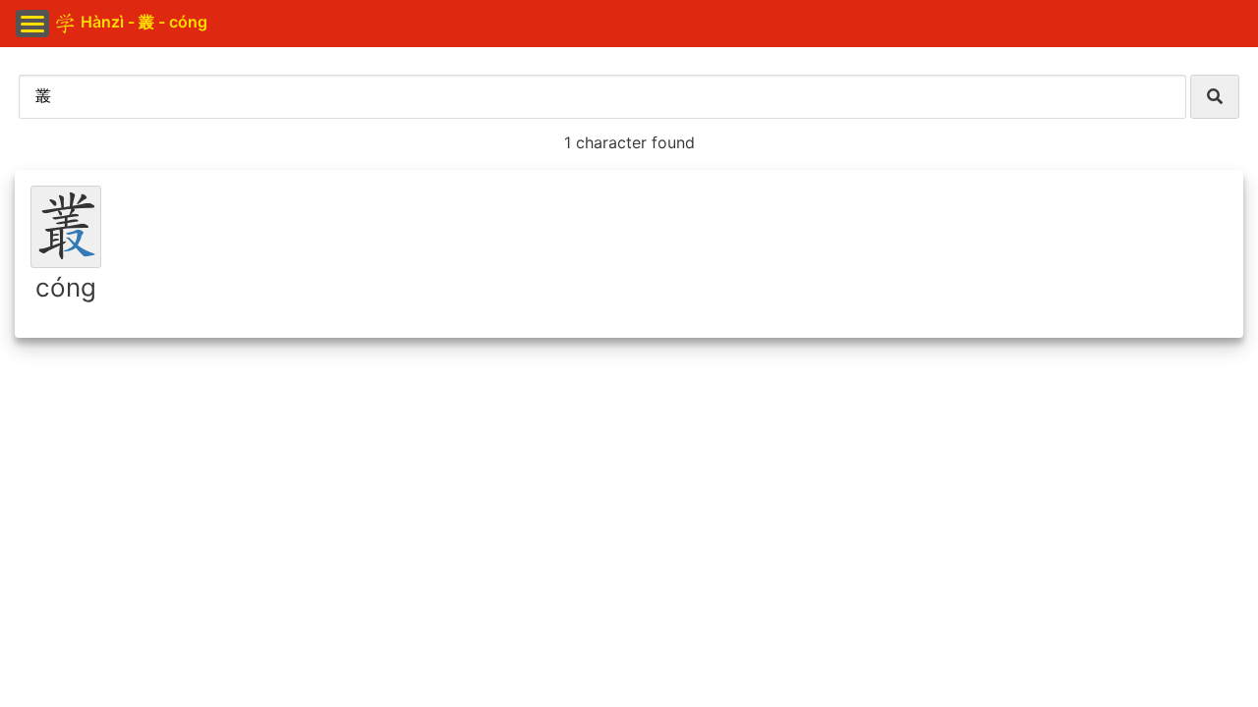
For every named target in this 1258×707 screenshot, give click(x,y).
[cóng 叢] (65, 227)
